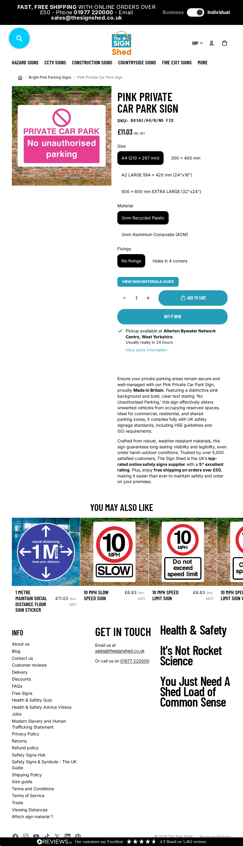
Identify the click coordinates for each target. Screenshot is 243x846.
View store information (146, 350)
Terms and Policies (215, 836)
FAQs (17, 686)
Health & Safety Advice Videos (41, 707)
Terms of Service (28, 795)
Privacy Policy (25, 733)
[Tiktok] (46, 836)
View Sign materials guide (148, 281)
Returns (19, 740)
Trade (17, 802)
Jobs (16, 713)
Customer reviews (29, 664)
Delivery (20, 672)
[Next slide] (224, 567)
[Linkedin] (67, 836)
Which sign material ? (32, 816)
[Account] (211, 43)
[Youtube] (36, 836)
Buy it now (172, 316)
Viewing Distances (29, 809)
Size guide (22, 781)
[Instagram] (25, 836)
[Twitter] (57, 836)
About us (20, 643)
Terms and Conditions (33, 788)
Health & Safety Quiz (32, 699)
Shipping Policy (27, 774)
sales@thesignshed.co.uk (120, 650)
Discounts (21, 678)
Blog (16, 651)
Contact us (22, 658)
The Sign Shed (180, 836)
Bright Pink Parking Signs (50, 77)
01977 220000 (134, 660)
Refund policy (25, 747)
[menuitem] (203, 62)
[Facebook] (15, 836)
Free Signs (22, 693)
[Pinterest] (77, 836)
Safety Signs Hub (29, 754)
